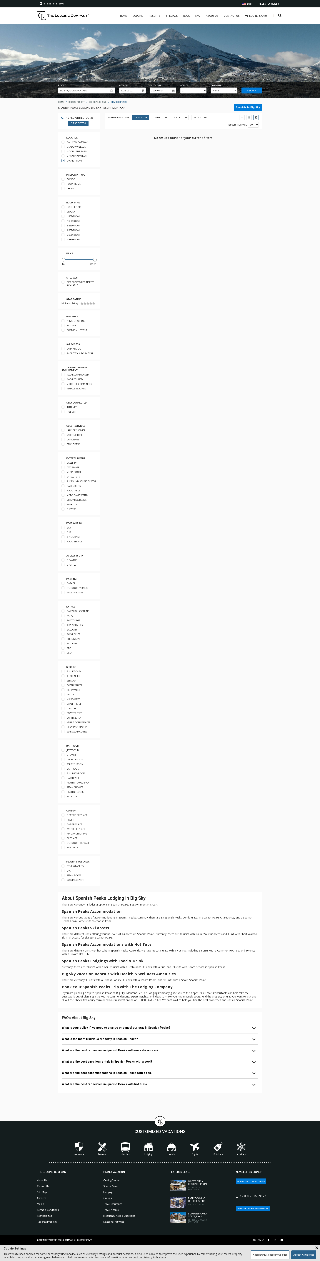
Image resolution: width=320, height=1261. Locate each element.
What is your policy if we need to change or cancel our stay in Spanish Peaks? (116, 1027)
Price (69, 253)
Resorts (154, 15)
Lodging (138, 15)
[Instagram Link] (275, 1240)
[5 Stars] (93, 303)
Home (123, 15)
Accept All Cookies (303, 1254)
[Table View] (249, 117)
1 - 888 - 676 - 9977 (149, 1000)
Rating (197, 117)
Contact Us (232, 15)
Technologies (44, 1215)
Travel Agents (111, 1209)
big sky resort (77, 102)
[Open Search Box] (280, 16)
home (61, 102)
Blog (186, 15)
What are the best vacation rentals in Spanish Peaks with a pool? (107, 1061)
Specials (172, 15)
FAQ (197, 15)
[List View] (256, 117)
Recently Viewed (269, 4)
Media (40, 1204)
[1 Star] (81, 303)
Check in (123, 85)
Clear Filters (78, 123)
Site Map (42, 1192)
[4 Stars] (90, 303)
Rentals (171, 1154)
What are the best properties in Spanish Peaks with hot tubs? (104, 1084)
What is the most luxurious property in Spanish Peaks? (100, 1039)
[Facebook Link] (268, 1240)
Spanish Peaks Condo (178, 917)
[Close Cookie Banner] (316, 1248)
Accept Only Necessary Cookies (270, 1254)
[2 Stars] (84, 303)
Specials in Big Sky (248, 107)
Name (157, 117)
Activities (241, 1154)
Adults (184, 85)
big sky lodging (97, 102)
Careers (41, 1198)
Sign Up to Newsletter (252, 1181)
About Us (212, 15)
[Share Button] (282, 1240)
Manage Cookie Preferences (253, 1208)
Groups (107, 1198)
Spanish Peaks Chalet (215, 917)
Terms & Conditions (48, 1209)
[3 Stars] (87, 303)
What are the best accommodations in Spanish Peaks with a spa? (107, 1073)
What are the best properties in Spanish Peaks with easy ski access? (110, 1050)
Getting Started (111, 1180)
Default (139, 117)
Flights (195, 1154)
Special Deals (111, 1186)
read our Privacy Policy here (149, 1257)
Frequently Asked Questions (119, 1215)
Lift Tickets (218, 1154)
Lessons (102, 1154)
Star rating (73, 299)
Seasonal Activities (113, 1221)
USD (248, 4)
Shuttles (125, 1154)
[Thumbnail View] (242, 117)
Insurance (79, 1154)
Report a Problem (47, 1221)
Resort (62, 85)
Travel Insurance (112, 1204)
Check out (155, 85)
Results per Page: (237, 125)
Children (216, 85)
